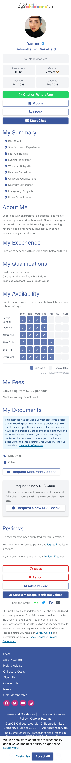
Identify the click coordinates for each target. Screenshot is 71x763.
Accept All (42, 756)
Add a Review (37, 586)
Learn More (11, 747)
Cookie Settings (40, 718)
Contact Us (10, 683)
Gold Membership (15, 695)
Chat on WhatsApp (37, 94)
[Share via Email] (58, 602)
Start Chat (37, 121)
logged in (52, 544)
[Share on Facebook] (51, 602)
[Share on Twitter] (44, 602)
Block (37, 568)
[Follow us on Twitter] (14, 703)
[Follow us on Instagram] (31, 703)
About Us (9, 677)
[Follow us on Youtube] (23, 703)
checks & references (31, 445)
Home (38, 112)
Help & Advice (12, 665)
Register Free (51, 556)
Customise (23, 756)
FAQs (6, 653)
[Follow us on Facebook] (6, 703)
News (7, 689)
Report (37, 577)
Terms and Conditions (20, 714)
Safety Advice (44, 632)
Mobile (37, 103)
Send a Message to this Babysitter (37, 595)
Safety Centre (12, 659)
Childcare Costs (14, 671)
